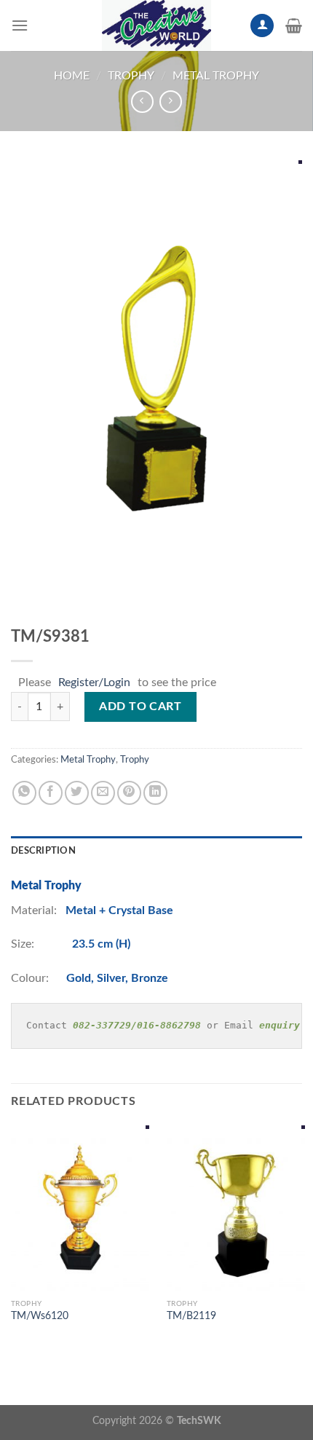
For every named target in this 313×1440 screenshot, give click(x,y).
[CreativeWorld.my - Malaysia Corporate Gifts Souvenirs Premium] (156, 25)
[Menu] (19, 25)
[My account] (262, 26)
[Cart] (293, 25)
